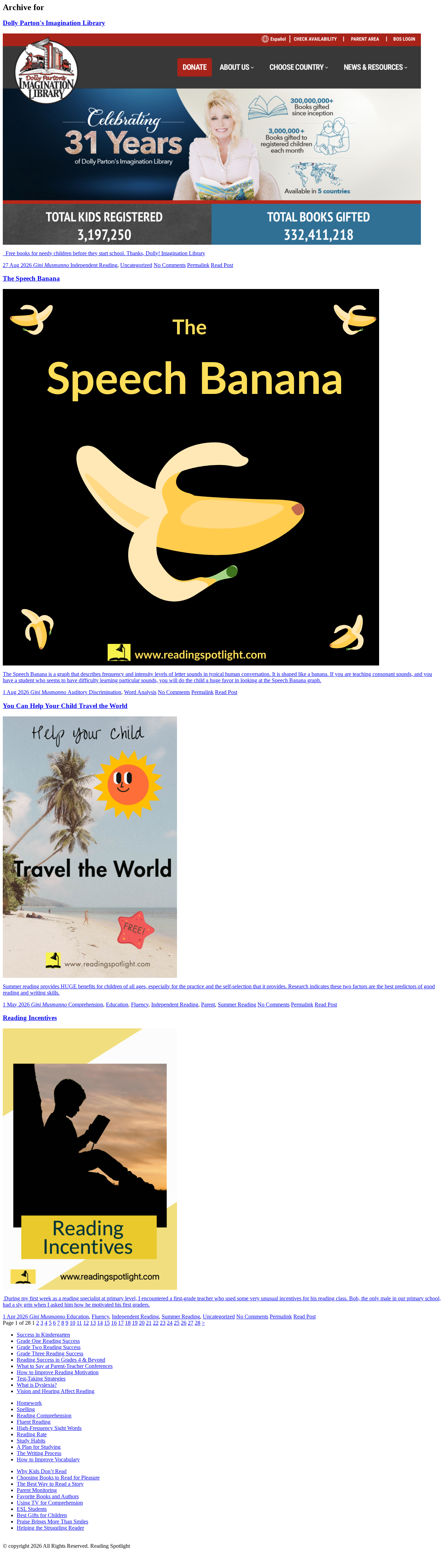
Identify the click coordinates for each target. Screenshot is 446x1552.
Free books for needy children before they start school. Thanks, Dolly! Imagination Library (104, 253)
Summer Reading (237, 1004)
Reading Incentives (30, 1017)
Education (117, 1004)
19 (135, 1323)
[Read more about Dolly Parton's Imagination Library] (212, 243)
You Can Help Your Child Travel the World (65, 705)
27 (190, 1323)
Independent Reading (93, 265)
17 (121, 1323)
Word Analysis (140, 692)
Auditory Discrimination (94, 692)
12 (86, 1323)
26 (183, 1323)
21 (149, 1323)
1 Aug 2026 (16, 692)
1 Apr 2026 (16, 1316)
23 (163, 1323)
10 (72, 1323)
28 (197, 1323)
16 (114, 1323)
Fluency (139, 1004)
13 (93, 1323)
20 (142, 1323)
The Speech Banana (31, 278)
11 (79, 1323)
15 (107, 1323)
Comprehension (85, 1004)
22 (156, 1323)
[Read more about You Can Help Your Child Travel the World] (90, 976)
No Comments (170, 265)
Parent (208, 1004)
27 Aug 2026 (18, 265)
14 (100, 1323)
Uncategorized (136, 265)
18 (128, 1323)
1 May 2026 (17, 1004)
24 (169, 1323)
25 (176, 1323)
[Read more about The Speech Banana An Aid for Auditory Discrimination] (191, 664)
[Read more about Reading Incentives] (90, 1288)
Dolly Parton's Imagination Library (54, 22)
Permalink (198, 265)
